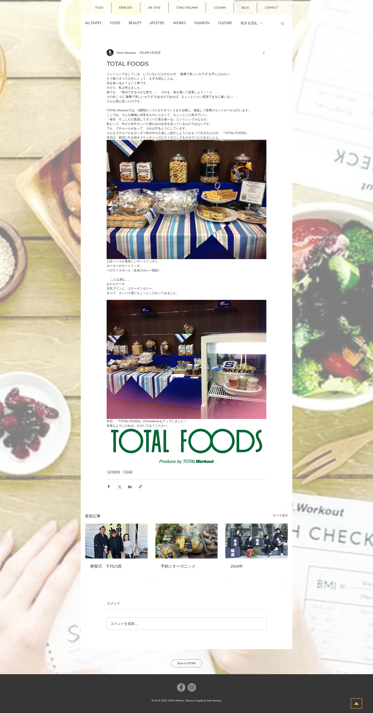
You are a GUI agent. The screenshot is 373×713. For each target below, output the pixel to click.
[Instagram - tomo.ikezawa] (192, 687)
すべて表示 (280, 515)
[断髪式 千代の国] (116, 541)
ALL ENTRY (93, 23)
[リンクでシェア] (140, 487)
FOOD (115, 23)
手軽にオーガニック (178, 566)
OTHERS (113, 472)
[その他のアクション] (263, 52)
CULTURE (225, 23)
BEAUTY (135, 23)
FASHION (201, 23)
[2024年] (256, 541)
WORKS (179, 23)
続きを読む (249, 23)
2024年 (237, 566)
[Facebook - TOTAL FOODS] (181, 687)
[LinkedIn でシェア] (130, 487)
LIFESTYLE (157, 23)
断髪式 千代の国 (106, 566)
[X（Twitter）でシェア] (119, 487)
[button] (282, 23)
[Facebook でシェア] (109, 487)
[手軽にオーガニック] (186, 541)
